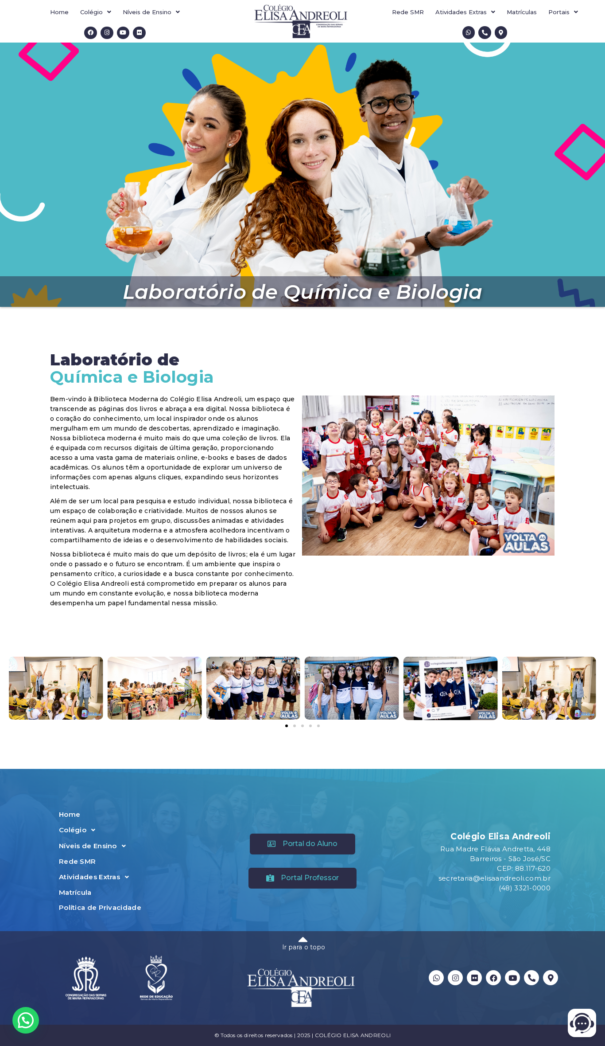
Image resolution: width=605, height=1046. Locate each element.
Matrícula (75, 892)
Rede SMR (408, 12)
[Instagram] (107, 33)
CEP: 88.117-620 (524, 868)
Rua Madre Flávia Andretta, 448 (495, 849)
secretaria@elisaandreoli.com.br (494, 878)
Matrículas (522, 12)
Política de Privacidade (100, 907)
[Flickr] (139, 33)
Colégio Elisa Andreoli (500, 836)
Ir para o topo (303, 947)
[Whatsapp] (468, 32)
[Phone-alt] (484, 32)
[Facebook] (90, 33)
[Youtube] (123, 33)
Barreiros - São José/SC (510, 858)
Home (59, 12)
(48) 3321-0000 (525, 888)
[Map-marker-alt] (501, 32)
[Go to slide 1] (286, 726)
